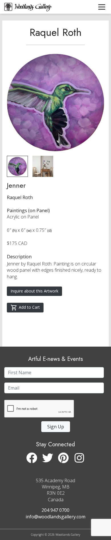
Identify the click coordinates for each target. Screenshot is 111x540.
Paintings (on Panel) (28, 210)
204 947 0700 (55, 510)
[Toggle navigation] (102, 7)
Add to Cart (29, 307)
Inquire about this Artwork (34, 291)
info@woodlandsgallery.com (55, 517)
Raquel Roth (56, 32)
